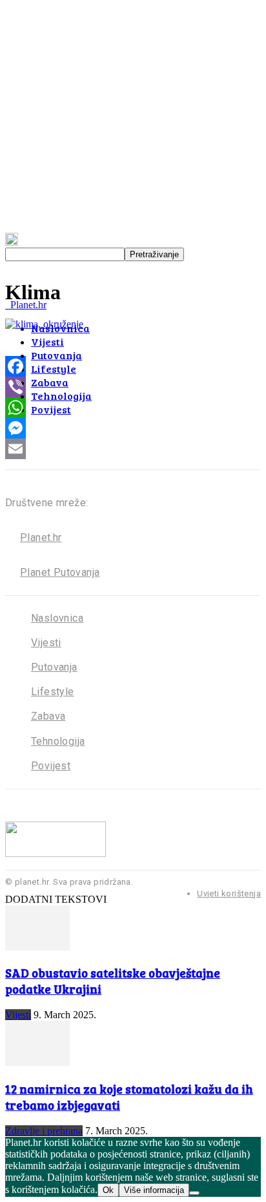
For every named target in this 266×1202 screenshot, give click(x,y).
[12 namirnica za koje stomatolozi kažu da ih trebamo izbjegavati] (37, 1062)
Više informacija (154, 1190)
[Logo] (6, 304)
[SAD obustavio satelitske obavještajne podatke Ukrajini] (37, 946)
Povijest (51, 409)
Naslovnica (57, 618)
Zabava (49, 382)
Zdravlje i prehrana (44, 1130)
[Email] (133, 448)
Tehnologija (61, 395)
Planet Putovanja (59, 572)
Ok (108, 1190)
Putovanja (56, 355)
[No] (194, 1193)
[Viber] (133, 387)
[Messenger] (133, 428)
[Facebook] (133, 366)
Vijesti (47, 341)
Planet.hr (41, 537)
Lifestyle (53, 368)
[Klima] (44, 324)
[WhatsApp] (133, 407)
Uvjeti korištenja (229, 893)
